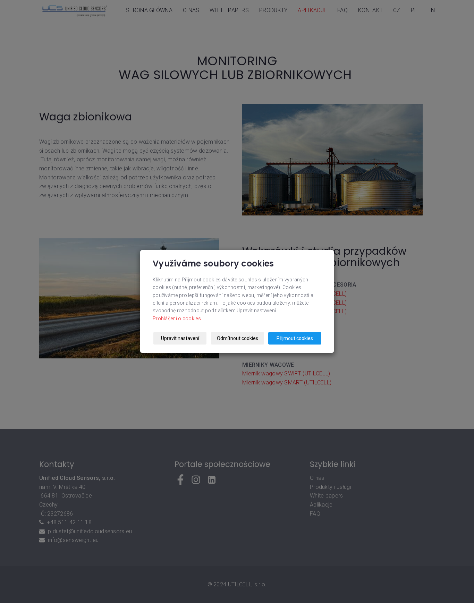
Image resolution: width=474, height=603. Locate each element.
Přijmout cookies (295, 338)
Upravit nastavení (180, 338)
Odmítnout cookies (237, 338)
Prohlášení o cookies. (177, 318)
